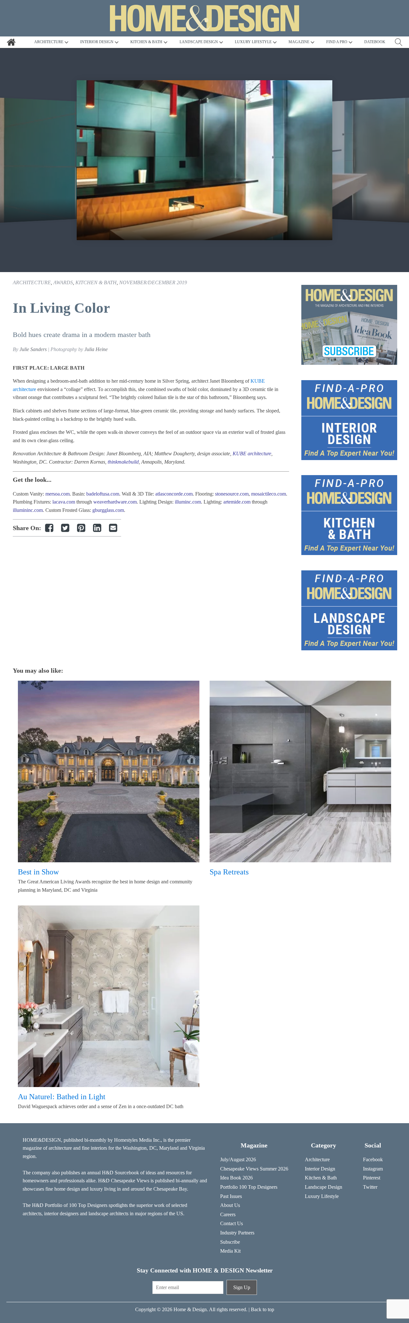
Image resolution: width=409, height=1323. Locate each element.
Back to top (262, 1309)
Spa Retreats (229, 872)
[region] (204, 160)
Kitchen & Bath (96, 282)
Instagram (373, 1168)
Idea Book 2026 (236, 1177)
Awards (63, 282)
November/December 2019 (153, 282)
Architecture (32, 282)
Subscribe (230, 1242)
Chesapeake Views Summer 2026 (254, 1168)
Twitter (370, 1187)
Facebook (373, 1159)
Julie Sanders (33, 349)
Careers (227, 1214)
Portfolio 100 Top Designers (248, 1187)
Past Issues (231, 1196)
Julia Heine (96, 349)
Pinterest (371, 1177)
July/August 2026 (238, 1159)
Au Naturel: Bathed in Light (61, 1096)
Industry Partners (237, 1232)
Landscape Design (323, 1187)
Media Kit (230, 1251)
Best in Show (38, 872)
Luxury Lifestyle (322, 1196)
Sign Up (241, 1287)
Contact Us (231, 1223)
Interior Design (320, 1168)
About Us (230, 1205)
